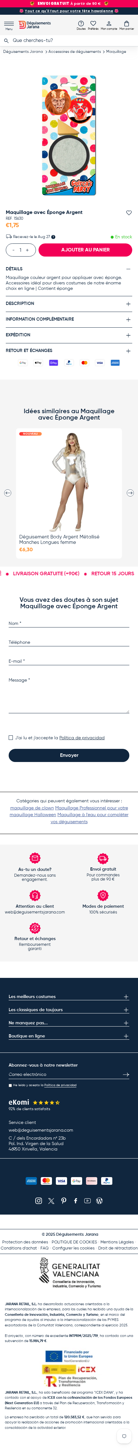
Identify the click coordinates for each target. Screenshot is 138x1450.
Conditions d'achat (19, 1248)
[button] (126, 25)
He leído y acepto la (44, 1085)
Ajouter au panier (85, 250)
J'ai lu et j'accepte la (60, 738)
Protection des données (25, 1242)
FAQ (44, 1248)
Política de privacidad (82, 738)
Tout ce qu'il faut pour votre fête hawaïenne (69, 10)
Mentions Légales (117, 1242)
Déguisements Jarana (23, 52)
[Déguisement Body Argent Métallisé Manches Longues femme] (69, 481)
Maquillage (116, 52)
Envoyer (69, 755)
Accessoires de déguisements (74, 52)
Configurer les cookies (73, 1248)
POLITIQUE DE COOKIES (74, 1242)
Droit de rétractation (118, 1248)
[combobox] (69, 40)
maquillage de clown (32, 808)
